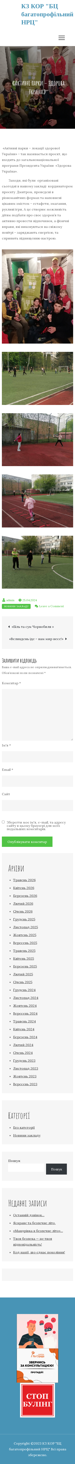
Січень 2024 (23, 1053)
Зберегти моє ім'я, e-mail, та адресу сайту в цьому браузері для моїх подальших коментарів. (36, 826)
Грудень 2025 (24, 919)
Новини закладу (16, 606)
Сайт (6, 794)
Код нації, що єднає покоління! (39, 1252)
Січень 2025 (22, 982)
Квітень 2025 (23, 958)
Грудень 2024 (24, 990)
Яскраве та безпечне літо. (34, 1223)
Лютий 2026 (23, 903)
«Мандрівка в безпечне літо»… (38, 1231)
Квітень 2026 (23, 888)
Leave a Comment (51, 606)
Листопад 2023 (25, 1068)
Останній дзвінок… (28, 1215)
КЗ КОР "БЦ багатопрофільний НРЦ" (47, 14)
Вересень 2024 (25, 1013)
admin (10, 600)
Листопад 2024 (25, 998)
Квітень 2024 (23, 1029)
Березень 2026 (25, 896)
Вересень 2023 (25, 1084)
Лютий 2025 (23, 974)
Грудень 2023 (24, 1060)
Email (7, 770)
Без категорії (24, 1127)
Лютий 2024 (23, 1045)
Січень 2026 (22, 911)
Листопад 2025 (25, 927)
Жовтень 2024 (25, 1005)
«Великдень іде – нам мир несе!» (36, 639)
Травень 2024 (24, 1021)
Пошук (14, 1161)
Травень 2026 (24, 880)
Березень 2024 (25, 1037)
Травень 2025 (24, 951)
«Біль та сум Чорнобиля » (33, 627)
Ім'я (6, 745)
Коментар (11, 683)
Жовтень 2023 (24, 1076)
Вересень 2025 (25, 943)
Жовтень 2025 (24, 935)
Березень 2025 (25, 966)
